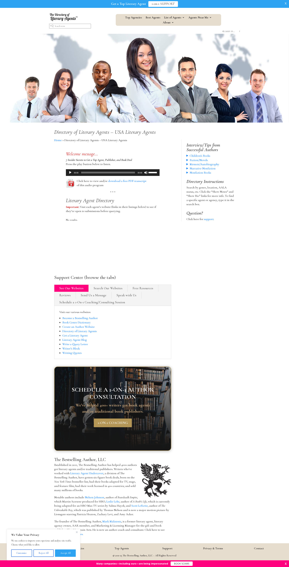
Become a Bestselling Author (80, 318)
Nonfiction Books (200, 172)
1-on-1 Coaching (113, 423)
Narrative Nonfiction (203, 168)
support (209, 219)
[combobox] (70, 26)
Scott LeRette (139, 505)
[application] (113, 172)
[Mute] (146, 172)
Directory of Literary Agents (79, 331)
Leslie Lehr (112, 501)
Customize (21, 553)
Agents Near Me (198, 17)
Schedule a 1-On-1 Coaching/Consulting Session (92, 302)
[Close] (77, 532)
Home (58, 140)
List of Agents (172, 17)
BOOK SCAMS (181, 563)
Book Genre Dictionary (76, 322)
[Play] (70, 172)
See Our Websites (71, 288)
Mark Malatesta (111, 521)
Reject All (44, 553)
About (167, 22)
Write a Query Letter (75, 344)
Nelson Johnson (94, 497)
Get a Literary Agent (75, 335)
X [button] (286, 3)
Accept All (65, 553)
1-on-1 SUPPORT (163, 4)
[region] (43, 544)
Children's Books (200, 156)
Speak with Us (126, 295)
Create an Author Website (78, 327)
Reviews (65, 295)
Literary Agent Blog (74, 340)
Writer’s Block (71, 348)
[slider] (153, 172)
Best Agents (153, 17)
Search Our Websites (108, 288)
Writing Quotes (72, 353)
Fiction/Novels (199, 160)
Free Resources (143, 288)
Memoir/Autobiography (204, 164)
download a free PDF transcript (127, 181)
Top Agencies (133, 17)
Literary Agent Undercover (86, 473)
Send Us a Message (93, 295)
